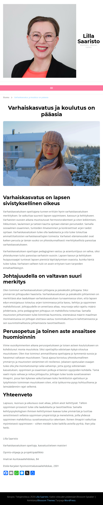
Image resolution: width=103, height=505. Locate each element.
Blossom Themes (46, 500)
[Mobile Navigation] (51, 88)
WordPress (70, 500)
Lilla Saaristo (89, 39)
